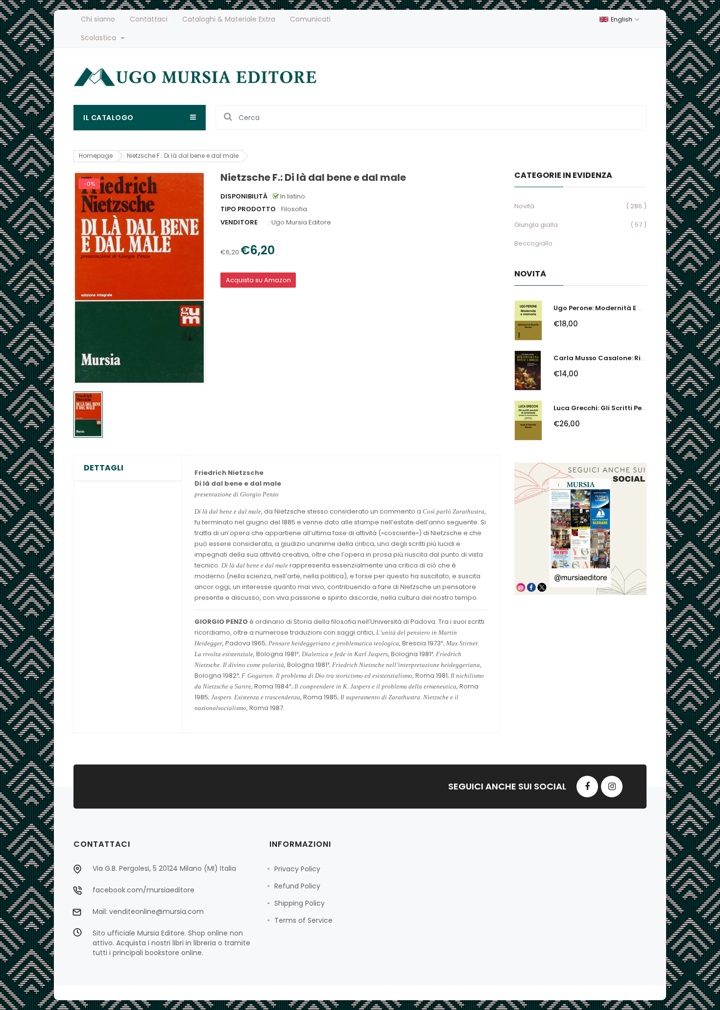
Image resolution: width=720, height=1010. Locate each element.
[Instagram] (612, 786)
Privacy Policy (297, 869)
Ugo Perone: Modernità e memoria (611, 308)
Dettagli (103, 468)
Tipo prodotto (248, 209)
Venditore (239, 222)
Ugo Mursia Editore (301, 222)
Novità (524, 206)
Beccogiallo (533, 243)
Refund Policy (297, 886)
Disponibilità (243, 196)
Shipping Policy (299, 903)
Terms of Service (303, 920)
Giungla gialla (536, 224)
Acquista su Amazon (258, 280)
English (622, 19)
